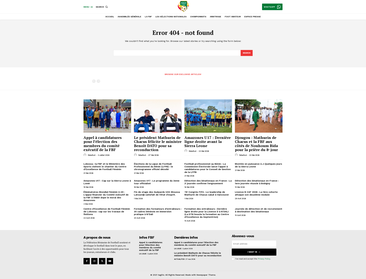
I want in (252, 252)
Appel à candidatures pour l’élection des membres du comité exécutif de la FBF (102, 143)
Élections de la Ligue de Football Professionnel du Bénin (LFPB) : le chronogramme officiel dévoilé (153, 166)
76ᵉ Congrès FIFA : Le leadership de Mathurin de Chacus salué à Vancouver (206, 193)
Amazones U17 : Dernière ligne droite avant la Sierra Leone (207, 141)
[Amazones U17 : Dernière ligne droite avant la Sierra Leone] (208, 116)
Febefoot (92, 155)
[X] (102, 261)
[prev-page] (94, 81)
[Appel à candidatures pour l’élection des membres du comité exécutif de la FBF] (107, 116)
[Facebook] (86, 261)
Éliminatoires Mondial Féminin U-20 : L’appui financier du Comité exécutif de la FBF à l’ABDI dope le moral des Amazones (106, 196)
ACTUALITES (179, 259)
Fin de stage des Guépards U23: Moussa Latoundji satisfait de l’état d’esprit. (157, 193)
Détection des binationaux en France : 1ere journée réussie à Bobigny (257, 182)
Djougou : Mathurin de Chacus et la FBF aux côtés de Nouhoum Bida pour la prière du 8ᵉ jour (256, 143)
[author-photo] (85, 155)
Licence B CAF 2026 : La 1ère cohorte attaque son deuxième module (256, 193)
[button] (102, 7)
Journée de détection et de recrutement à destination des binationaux (258, 210)
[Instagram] (94, 261)
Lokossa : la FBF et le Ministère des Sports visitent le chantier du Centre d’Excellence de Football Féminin (104, 166)
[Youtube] (110, 261)
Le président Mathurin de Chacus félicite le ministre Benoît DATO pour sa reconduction (158, 143)
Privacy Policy (264, 259)
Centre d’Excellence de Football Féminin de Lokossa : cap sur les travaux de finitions (106, 211)
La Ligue (143, 254)
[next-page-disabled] (98, 81)
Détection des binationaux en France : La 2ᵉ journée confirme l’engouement (208, 182)
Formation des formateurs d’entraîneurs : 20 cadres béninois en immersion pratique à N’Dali (158, 211)
